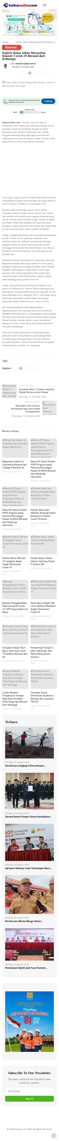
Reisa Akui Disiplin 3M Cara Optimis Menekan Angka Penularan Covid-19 (43, 607)
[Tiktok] (40, 1121)
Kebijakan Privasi (13, 1136)
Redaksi (48, 1130)
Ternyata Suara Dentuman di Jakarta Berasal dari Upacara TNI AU (42, 697)
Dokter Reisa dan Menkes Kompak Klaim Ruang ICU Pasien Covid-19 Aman (43, 514)
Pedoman (25, 1130)
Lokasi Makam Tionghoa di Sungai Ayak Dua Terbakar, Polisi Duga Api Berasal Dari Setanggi (14, 698)
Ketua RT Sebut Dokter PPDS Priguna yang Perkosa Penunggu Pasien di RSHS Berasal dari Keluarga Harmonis (43, 469)
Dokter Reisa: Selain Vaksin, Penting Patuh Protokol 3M (43, 561)
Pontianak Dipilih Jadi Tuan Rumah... (26, 967)
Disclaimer (37, 1130)
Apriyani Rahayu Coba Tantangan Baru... (28, 868)
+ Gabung (48, 101)
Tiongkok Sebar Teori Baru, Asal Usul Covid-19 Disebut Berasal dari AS (15, 652)
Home (5, 42)
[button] (44, 5)
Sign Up (29, 1099)
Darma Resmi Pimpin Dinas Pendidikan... (28, 816)
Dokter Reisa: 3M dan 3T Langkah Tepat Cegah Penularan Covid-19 (14, 562)
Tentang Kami (11, 1130)
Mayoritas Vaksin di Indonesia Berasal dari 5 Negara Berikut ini (14, 464)
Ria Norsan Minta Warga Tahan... (24, 921)
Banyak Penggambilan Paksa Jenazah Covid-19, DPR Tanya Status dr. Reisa (15, 607)
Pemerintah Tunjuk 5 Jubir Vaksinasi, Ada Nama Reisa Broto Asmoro (42, 652)
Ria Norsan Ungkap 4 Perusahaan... (25, 765)
